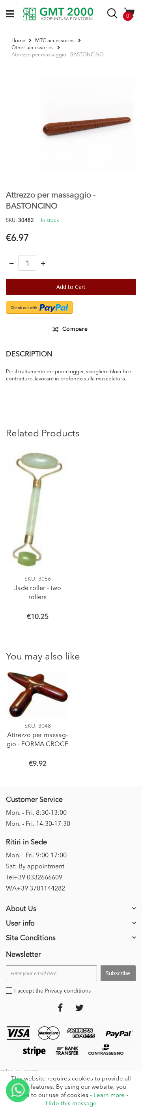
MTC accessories (55, 40)
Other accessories (32, 47)
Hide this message (71, 1104)
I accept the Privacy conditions (52, 991)
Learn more (109, 1096)
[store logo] (57, 14)
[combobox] (113, 15)
